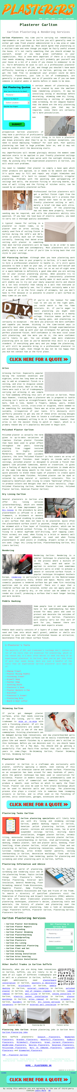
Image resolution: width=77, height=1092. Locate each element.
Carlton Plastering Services (24, 918)
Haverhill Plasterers (52, 1040)
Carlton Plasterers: (13, 38)
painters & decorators (44, 983)
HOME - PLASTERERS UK (38, 1065)
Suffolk (59, 859)
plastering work (66, 86)
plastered (60, 156)
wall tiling (31, 994)
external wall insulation (43, 1005)
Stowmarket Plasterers (30, 1051)
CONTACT (60, 19)
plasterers (57, 248)
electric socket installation (31, 997)
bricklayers (25, 986)
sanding (6, 213)
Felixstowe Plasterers (14, 1048)
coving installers (61, 994)
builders (17, 1002)
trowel (37, 197)
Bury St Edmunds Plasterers (46, 1048)
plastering (7, 146)
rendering (16, 577)
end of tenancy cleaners (38, 991)
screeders (66, 999)
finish (36, 231)
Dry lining (8, 510)
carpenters (7, 1005)
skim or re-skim (27, 722)
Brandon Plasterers (27, 1040)
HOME (40, 19)
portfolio (21, 135)
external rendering (37, 988)
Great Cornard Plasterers (59, 1042)
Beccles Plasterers (39, 1045)
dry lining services (49, 1002)
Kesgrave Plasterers (63, 1045)
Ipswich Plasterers (49, 1037)
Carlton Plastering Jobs (15, 1032)
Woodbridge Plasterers (14, 1045)
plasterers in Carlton (57, 161)
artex (26, 229)
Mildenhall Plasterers (29, 1042)
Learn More (40, 1091)
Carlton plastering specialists (38, 818)
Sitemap (3, 1073)
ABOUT (53, 19)
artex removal (36, 999)
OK (49, 1091)
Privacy (73, 1073)
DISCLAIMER (70, 19)
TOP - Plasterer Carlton (15, 1055)
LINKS (47, 19)
